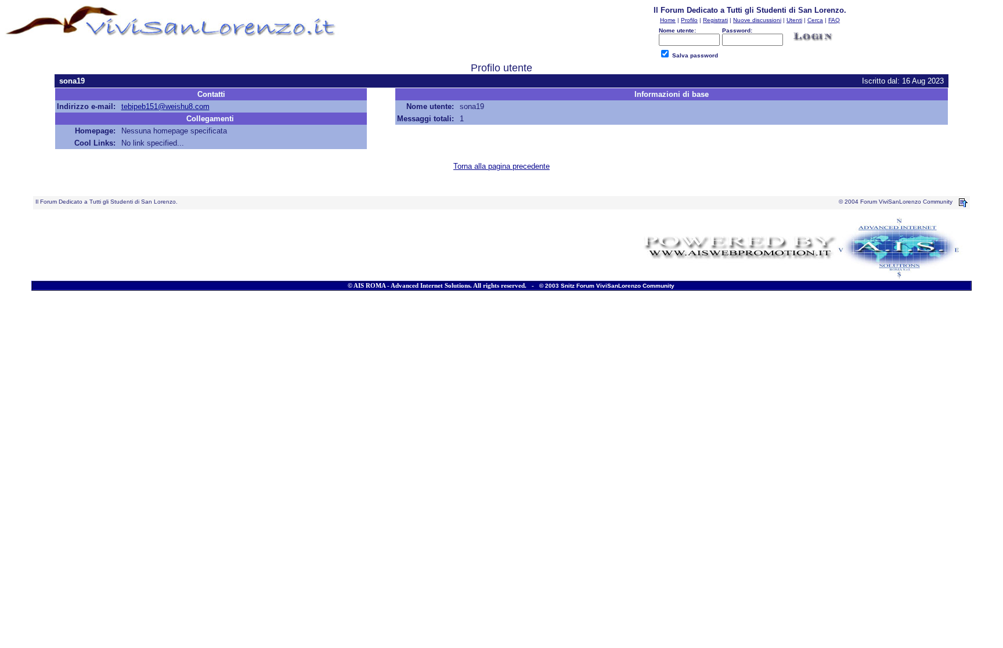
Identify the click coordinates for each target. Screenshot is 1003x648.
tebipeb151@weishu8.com (165, 106)
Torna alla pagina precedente (501, 166)
